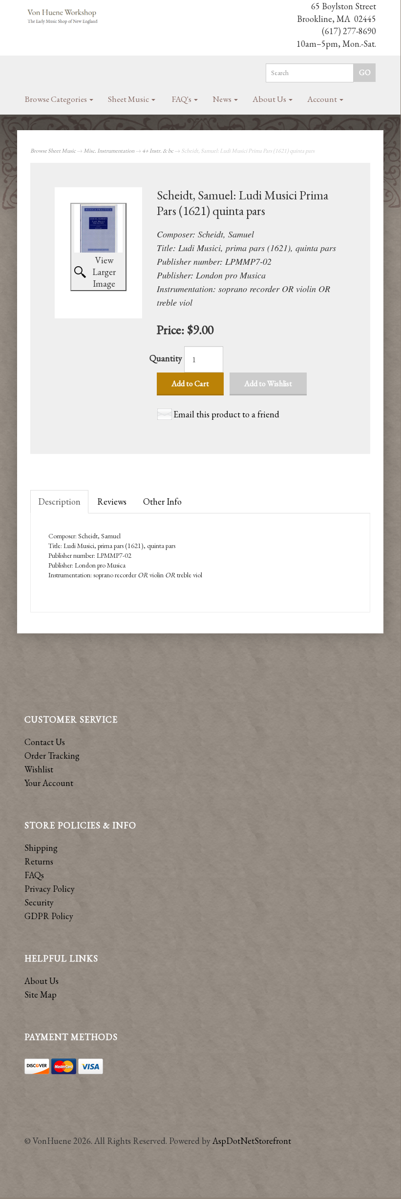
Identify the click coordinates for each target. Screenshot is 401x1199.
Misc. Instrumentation (109, 151)
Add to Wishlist (268, 383)
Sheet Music (129, 99)
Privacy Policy (49, 888)
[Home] (63, 17)
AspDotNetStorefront (251, 1140)
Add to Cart (190, 383)
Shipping (41, 847)
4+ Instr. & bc (157, 151)
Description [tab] (59, 501)
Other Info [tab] (162, 501)
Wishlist (38, 769)
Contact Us (44, 741)
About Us (270, 99)
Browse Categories (56, 99)
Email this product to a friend (226, 414)
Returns (38, 861)
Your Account (48, 782)
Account (322, 99)
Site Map (40, 994)
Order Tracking (52, 755)
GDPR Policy (48, 916)
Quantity (165, 358)
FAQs (34, 875)
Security (39, 902)
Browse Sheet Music (53, 151)
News (222, 99)
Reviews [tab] (112, 501)
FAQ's (182, 99)
